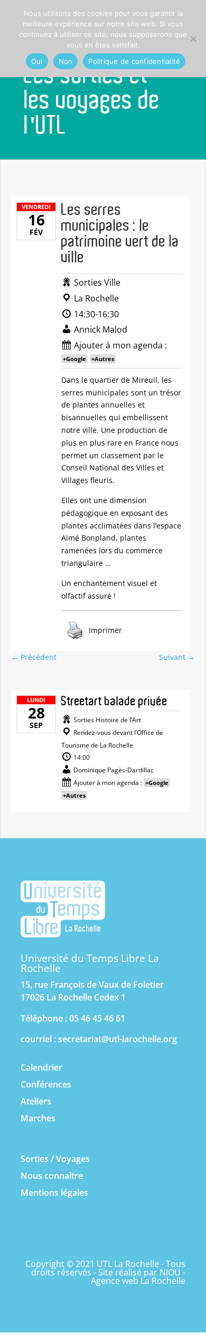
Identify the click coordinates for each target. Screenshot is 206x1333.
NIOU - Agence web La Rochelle (138, 1276)
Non (66, 61)
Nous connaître (52, 1175)
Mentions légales (54, 1192)
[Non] (193, 38)
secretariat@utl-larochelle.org (117, 1039)
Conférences (46, 1084)
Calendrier (41, 1067)
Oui (37, 61)
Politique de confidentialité (134, 61)
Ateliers (36, 1101)
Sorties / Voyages (55, 1159)
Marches (38, 1118)
